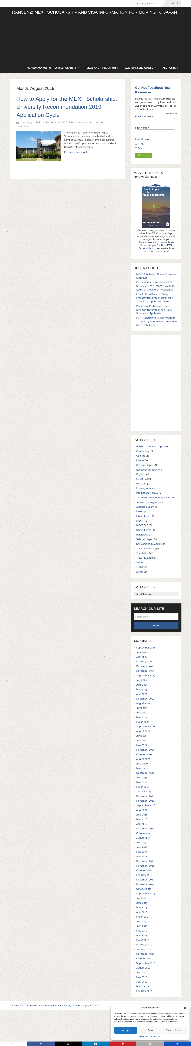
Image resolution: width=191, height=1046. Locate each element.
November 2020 (145, 749)
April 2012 (141, 981)
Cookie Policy (144, 1036)
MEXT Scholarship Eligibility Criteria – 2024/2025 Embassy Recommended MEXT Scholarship (157, 322)
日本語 (139, 567)
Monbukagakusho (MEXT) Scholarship (52, 67)
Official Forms (143, 530)
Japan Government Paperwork (153, 497)
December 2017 (145, 828)
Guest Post (142, 479)
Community (142, 451)
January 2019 (143, 791)
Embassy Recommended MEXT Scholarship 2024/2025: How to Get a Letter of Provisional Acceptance (157, 286)
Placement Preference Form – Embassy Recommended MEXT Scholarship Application (154, 310)
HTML (140, 144)
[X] (68, 1044)
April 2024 (141, 657)
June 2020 (142, 763)
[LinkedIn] (95, 1044)
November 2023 (145, 670)
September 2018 (145, 805)
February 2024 (144, 661)
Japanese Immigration (148, 502)
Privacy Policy (157, 1036)
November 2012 (145, 953)
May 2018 (141, 819)
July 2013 (141, 921)
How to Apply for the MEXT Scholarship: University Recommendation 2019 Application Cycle (66, 107)
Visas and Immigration (101, 67)
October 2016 (144, 870)
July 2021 (141, 735)
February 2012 (144, 991)
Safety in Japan (144, 539)
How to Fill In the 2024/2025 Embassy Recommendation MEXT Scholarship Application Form (155, 298)
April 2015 (141, 912)
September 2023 (145, 675)
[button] (185, 1007)
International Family (147, 492)
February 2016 (144, 875)
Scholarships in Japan (80, 122)
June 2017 (141, 847)
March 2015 (142, 916)
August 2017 (143, 837)
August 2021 (143, 731)
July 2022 (141, 708)
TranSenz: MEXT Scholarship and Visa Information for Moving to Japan (93, 12)
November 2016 (145, 865)
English (140, 474)
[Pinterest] (122, 1044)
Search (156, 625)
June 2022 (142, 712)
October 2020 (144, 754)
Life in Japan (143, 516)
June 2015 (141, 902)
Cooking (140, 455)
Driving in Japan (144, 465)
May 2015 (141, 907)
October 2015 (143, 889)
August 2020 (143, 759)
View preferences (174, 1030)
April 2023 (141, 694)
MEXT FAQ (142, 525)
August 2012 (143, 967)
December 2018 (145, 796)
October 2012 (143, 958)
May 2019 (141, 782)
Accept (125, 1030)
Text (139, 148)
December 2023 (145, 666)
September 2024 (145, 647)
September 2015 (145, 893)
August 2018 (143, 810)
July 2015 (141, 898)
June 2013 (141, 926)
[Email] (150, 1044)
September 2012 (145, 963)
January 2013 (143, 949)
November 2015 (145, 884)
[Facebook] (41, 1044)
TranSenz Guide (145, 548)
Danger (140, 460)
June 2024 (142, 652)
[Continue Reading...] (75, 152)
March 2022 (142, 721)
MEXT (64, 122)
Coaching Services (146, 3)
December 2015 (145, 879)
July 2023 (141, 680)
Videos (140, 562)
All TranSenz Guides (139, 67)
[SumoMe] (177, 1044)
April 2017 (141, 856)
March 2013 (142, 940)
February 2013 (144, 944)
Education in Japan (49, 122)
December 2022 (145, 698)
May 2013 (141, 930)
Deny (150, 1030)
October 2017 (143, 833)
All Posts (169, 67)
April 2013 (141, 935)
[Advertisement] (102, 40)
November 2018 (145, 800)
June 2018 (142, 814)
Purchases (142, 534)
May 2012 (141, 977)
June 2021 (141, 740)
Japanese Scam (145, 506)
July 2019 (141, 777)
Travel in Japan (144, 557)
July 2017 (141, 842)
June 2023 (142, 684)
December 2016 (145, 861)
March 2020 (142, 768)
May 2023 (141, 689)
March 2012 (142, 986)
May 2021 (141, 745)
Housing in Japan (145, 488)
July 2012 (141, 972)
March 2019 (142, 786)
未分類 (139, 571)
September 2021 (145, 726)
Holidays (141, 483)
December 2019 (145, 773)
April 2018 (141, 824)
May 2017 (141, 851)
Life (138, 511)
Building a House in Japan (150, 446)
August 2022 (143, 703)
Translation (142, 553)
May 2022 (141, 717)
